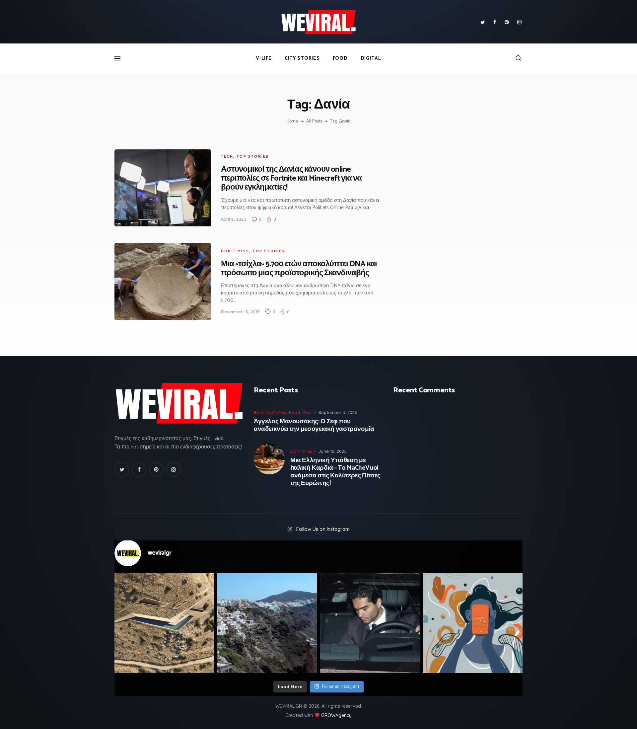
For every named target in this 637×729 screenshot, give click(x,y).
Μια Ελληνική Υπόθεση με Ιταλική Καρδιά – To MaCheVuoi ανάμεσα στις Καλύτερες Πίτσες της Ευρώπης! (335, 472)
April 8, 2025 (233, 219)
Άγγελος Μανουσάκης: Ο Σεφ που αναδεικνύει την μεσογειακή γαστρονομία (314, 425)
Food (294, 412)
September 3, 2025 (337, 412)
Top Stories (253, 156)
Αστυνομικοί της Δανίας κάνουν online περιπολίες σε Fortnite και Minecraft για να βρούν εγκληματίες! (291, 178)
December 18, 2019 (240, 311)
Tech (227, 156)
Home (292, 121)
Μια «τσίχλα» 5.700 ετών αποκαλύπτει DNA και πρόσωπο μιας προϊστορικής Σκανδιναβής (299, 269)
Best (258, 412)
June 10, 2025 (332, 451)
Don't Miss (235, 251)
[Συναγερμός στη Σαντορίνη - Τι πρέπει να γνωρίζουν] (267, 623)
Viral (307, 412)
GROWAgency (336, 715)
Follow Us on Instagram (323, 529)
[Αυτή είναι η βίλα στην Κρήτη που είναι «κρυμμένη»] (164, 623)
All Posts (314, 121)
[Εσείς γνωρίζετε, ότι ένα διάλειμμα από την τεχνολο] (473, 623)
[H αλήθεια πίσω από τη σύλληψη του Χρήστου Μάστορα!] (370, 623)
